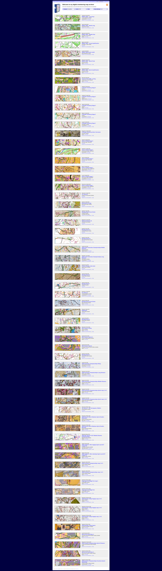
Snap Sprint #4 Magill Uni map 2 (90, 481)
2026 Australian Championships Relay (91, 363)
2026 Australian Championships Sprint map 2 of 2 (94, 390)
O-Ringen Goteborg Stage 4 (89, 96)
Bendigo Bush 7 (86, 283)
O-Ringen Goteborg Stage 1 (89, 123)
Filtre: (89, 9)
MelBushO (84, 310)
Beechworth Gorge (86, 203)
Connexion (72, 1)
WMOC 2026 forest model (88, 52)
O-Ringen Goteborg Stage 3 (89, 105)
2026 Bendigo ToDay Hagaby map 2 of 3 (92, 507)
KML (93, 20)
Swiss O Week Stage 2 (87, 176)
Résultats (86, 36)
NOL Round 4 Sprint (87, 346)
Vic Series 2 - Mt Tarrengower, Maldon (91, 408)
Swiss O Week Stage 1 (87, 185)
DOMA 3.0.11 (107, 1)
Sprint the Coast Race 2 (88, 552)
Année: (77, 9)
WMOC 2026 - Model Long (88, 25)
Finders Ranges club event (88, 266)
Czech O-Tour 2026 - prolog (89, 78)
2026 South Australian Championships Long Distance (93, 257)
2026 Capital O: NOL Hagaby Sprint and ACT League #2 (93, 445)
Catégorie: (65, 9)
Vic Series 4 (85, 292)
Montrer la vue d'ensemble (86, 20)
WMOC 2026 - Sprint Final (88, 61)
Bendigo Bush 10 (86, 238)
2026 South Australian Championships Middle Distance (93, 248)
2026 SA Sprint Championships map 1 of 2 (92, 472)
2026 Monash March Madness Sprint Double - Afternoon (93, 417)
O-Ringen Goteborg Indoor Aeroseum (91, 132)
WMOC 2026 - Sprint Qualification (90, 70)
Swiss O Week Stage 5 (87, 149)
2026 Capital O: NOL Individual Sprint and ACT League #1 (93, 454)
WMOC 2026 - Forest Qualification (90, 43)
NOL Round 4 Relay (87, 328)
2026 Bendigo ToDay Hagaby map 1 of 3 (92, 516)
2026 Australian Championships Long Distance (93, 372)
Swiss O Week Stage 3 (87, 167)
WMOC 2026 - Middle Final (88, 34)
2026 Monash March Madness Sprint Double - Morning (93, 427)
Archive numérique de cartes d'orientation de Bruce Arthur (61, 1)
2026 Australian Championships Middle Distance (94, 381)
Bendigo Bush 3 (86, 354)
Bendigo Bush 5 (86, 319)
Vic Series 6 (85, 194)
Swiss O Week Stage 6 (87, 141)
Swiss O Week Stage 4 (87, 158)
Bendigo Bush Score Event (88, 212)
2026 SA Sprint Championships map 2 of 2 (92, 463)
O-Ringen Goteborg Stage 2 (89, 114)
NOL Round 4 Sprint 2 (87, 337)
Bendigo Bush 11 (86, 229)
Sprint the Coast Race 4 (88, 534)
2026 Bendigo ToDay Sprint (88, 525)
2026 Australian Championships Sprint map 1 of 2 (94, 399)
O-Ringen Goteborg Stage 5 (89, 87)
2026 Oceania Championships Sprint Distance (93, 543)
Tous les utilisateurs (92, 1)
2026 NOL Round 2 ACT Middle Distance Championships (92, 436)
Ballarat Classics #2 (87, 221)
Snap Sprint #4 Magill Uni (88, 490)
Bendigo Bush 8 (86, 275)
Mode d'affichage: (97, 9)
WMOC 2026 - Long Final (88, 16)
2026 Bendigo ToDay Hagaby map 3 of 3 (92, 498)
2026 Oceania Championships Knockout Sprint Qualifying (93, 561)
